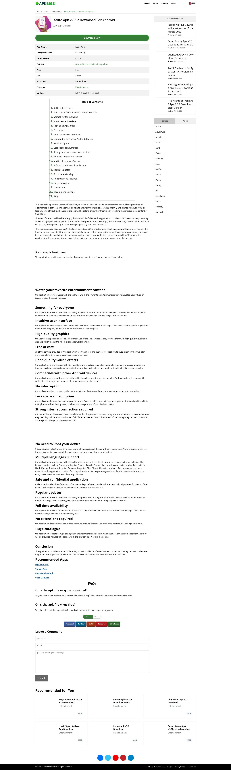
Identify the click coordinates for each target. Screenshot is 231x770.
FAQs (56, 196)
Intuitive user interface (65, 121)
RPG (157, 190)
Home (147, 3)
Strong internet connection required (72, 152)
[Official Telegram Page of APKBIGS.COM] (131, 758)
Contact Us (192, 767)
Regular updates (62, 169)
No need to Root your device (68, 156)
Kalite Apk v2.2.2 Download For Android (78, 11)
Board (158, 142)
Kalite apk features (63, 108)
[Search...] (186, 2)
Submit (41, 678)
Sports (158, 201)
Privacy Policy (180, 767)
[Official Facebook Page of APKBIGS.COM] (100, 758)
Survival (159, 212)
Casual (158, 153)
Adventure (160, 131)
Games (164, 3)
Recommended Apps (64, 191)
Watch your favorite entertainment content (75, 112)
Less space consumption (66, 147)
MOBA (158, 169)
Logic (157, 164)
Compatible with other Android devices (73, 138)
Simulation (160, 196)
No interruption (62, 143)
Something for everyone (66, 116)
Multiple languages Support (67, 161)
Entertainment (56, 11)
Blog (173, 3)
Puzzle (158, 180)
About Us (148, 767)
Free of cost (59, 130)
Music (158, 174)
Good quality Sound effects (67, 134)
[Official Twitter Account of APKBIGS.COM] (108, 758)
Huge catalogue (61, 183)
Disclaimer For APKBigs (163, 767)
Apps (155, 3)
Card (157, 147)
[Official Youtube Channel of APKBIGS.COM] (116, 758)
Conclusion (59, 187)
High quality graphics (64, 125)
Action (158, 126)
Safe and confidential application (70, 165)
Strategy (159, 206)
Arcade (158, 137)
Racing (158, 185)
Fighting (159, 158)
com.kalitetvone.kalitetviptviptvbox (91, 64)
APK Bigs (57, 25)
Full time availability (63, 174)
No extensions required (65, 178)
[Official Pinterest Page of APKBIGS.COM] (123, 758)
